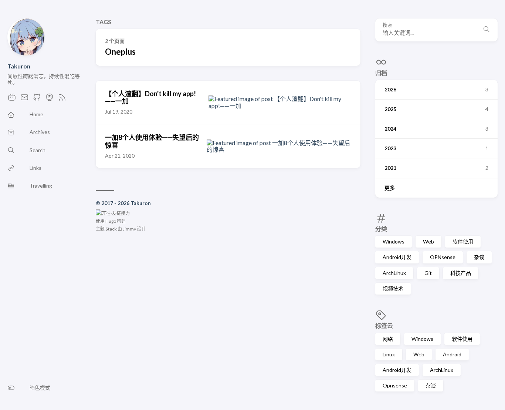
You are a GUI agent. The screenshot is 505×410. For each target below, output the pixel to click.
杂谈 (479, 257)
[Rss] (62, 99)
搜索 (387, 25)
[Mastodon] (49, 99)
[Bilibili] (11, 99)
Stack (111, 229)
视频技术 (393, 288)
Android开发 (397, 257)
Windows (393, 241)
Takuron (18, 66)
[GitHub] (37, 99)
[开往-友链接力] (113, 213)
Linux (389, 354)
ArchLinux (394, 273)
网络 (388, 339)
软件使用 (463, 241)
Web (428, 241)
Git (428, 273)
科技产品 (460, 273)
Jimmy (129, 229)
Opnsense (395, 385)
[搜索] (486, 30)
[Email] (24, 99)
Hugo (110, 221)
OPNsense (442, 257)
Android (452, 354)
